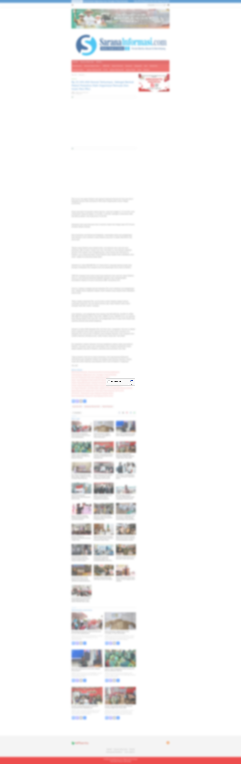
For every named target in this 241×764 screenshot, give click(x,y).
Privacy (130, 384)
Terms (132, 384)
